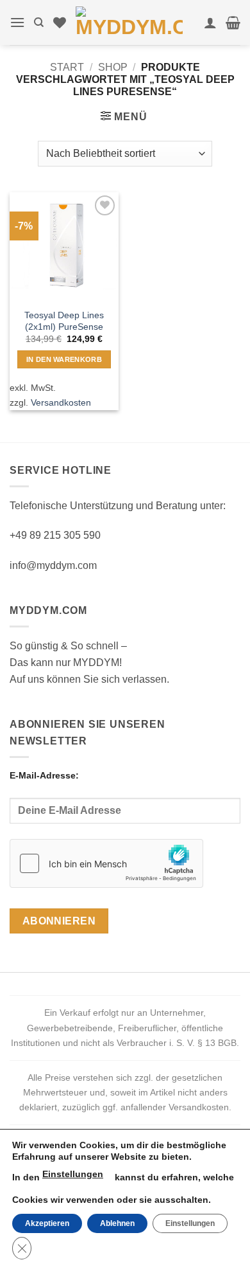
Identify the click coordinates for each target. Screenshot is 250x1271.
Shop (113, 67)
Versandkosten (61, 402)
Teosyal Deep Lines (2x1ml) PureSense (64, 321)
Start (67, 67)
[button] (17, 22)
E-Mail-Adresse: (44, 775)
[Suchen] (39, 22)
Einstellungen (72, 1174)
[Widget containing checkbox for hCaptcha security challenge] (106, 863)
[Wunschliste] (59, 22)
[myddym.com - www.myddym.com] (129, 22)
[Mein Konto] (210, 22)
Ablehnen (117, 1223)
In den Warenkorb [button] (64, 359)
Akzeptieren (47, 1223)
